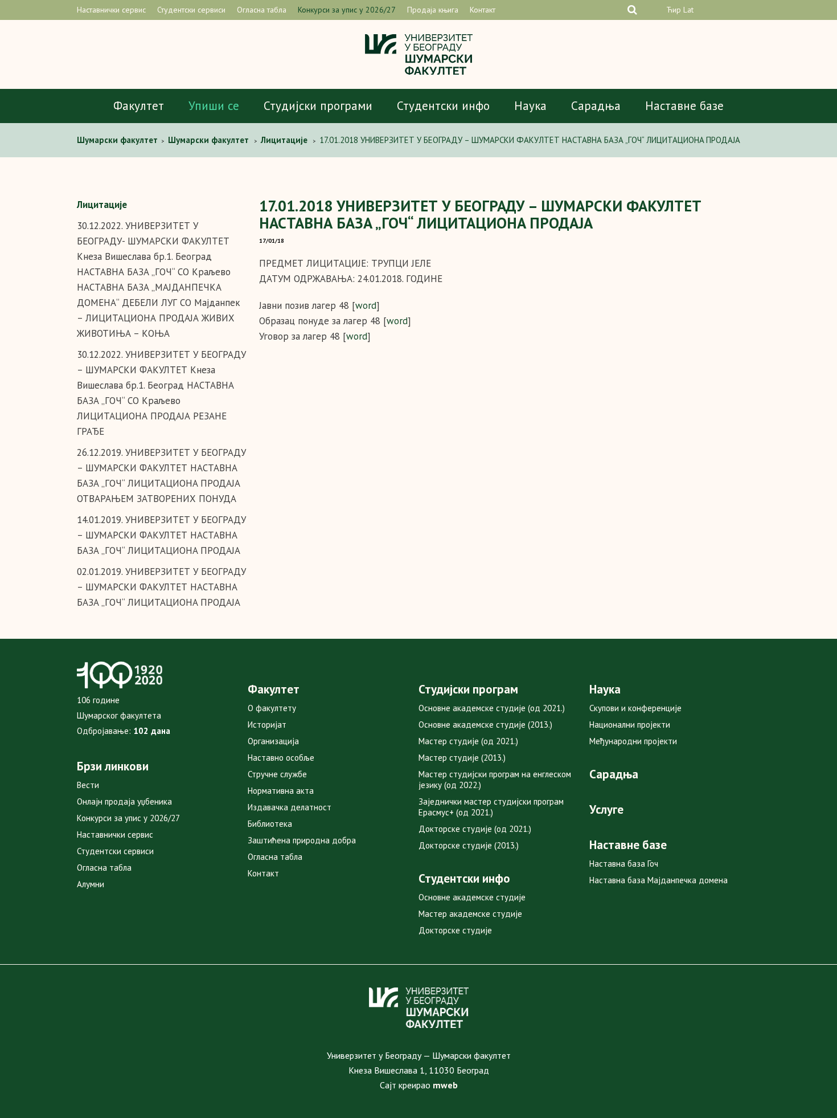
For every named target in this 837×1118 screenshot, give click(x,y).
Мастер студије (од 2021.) (468, 741)
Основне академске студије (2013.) (485, 724)
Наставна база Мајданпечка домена (658, 880)
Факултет (138, 105)
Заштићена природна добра (302, 840)
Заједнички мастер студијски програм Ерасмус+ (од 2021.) (491, 807)
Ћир (673, 10)
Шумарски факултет (118, 139)
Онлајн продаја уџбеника (124, 801)
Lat (688, 10)
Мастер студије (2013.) (462, 757)
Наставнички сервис (111, 10)
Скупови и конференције (635, 708)
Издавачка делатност (289, 807)
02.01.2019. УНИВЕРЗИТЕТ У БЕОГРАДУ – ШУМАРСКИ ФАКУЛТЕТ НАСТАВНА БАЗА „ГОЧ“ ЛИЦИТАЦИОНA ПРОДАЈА (161, 587)
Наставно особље (281, 757)
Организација (273, 741)
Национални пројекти (629, 724)
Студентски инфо (443, 105)
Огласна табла (261, 10)
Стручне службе (277, 774)
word (365, 305)
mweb (445, 1085)
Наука (530, 105)
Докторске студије (455, 930)
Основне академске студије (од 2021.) (492, 708)
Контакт (482, 10)
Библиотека (270, 823)
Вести (88, 785)
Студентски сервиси (191, 10)
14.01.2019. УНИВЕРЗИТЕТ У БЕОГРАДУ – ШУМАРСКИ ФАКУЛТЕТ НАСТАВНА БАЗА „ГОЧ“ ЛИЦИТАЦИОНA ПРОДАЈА (161, 535)
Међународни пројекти (633, 741)
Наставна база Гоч (623, 863)
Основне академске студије (472, 897)
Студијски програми (318, 105)
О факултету (272, 708)
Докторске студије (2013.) (469, 845)
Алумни (90, 884)
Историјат (267, 724)
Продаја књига (432, 10)
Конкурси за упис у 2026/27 (347, 10)
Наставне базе (684, 105)
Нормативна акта (281, 790)
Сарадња (596, 105)
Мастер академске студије (470, 913)
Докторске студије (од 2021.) (475, 828)
